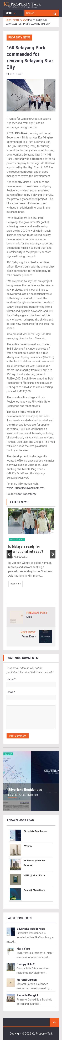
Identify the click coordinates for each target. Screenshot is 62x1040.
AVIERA (28, 846)
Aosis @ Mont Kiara (34, 890)
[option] (31, 549)
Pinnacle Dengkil (27, 995)
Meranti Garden (27, 979)
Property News (19, 37)
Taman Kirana (29, 636)
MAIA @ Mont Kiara (34, 875)
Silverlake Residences (25, 790)
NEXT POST (28, 632)
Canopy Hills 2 (26, 964)
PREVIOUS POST (37, 612)
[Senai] (16, 616)
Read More (15, 584)
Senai (29, 616)
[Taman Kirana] (45, 636)
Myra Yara (23, 948)
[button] (9, 554)
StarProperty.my (26, 494)
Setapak (8, 754)
